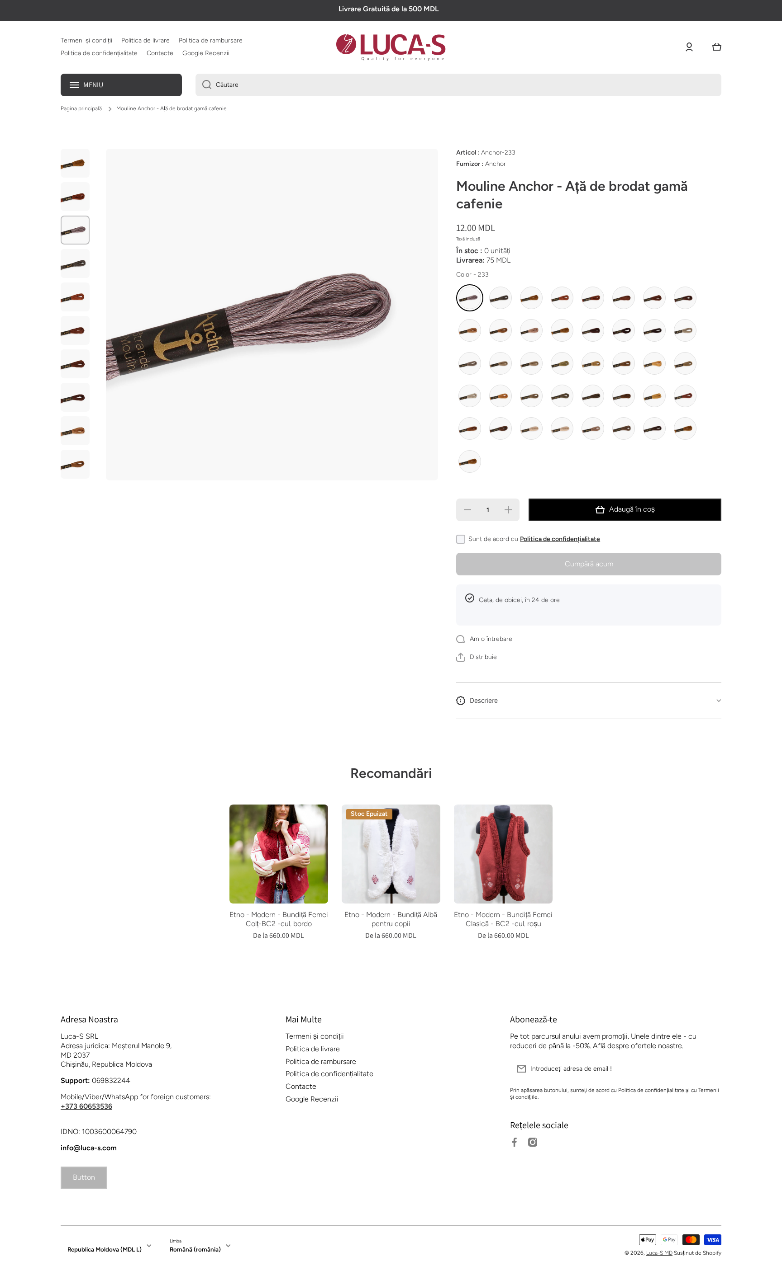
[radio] (469, 297)
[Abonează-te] (710, 1069)
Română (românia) (195, 1249)
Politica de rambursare (321, 1061)
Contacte (301, 1086)
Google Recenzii (312, 1099)
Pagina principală (81, 108)
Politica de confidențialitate (560, 539)
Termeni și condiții (315, 1036)
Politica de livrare (313, 1049)
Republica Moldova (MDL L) (104, 1249)
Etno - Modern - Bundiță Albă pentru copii (390, 919)
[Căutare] (203, 85)
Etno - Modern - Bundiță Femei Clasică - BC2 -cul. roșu (503, 919)
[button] (716, 47)
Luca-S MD (659, 1253)
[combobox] (458, 85)
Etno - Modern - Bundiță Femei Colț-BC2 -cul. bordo (278, 919)
